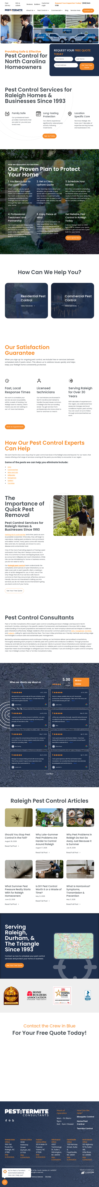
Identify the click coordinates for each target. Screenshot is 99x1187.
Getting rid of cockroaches (15, 534)
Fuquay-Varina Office (41, 1140)
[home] (13, 10)
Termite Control (85, 1128)
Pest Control (42, 10)
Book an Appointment (15, 427)
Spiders (10, 480)
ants (73, 631)
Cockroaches (13, 470)
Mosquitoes (12, 478)
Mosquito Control (85, 1116)
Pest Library (7, 4)
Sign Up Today (49, 136)
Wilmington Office (55, 1140)
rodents (11, 633)
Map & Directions (9, 1155)
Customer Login (45, 4)
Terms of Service (37, 1177)
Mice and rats (13, 472)
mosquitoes (79, 631)
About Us (29, 10)
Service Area (75, 10)
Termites (11, 483)
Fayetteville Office (71, 1140)
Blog (66, 10)
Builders (37, 4)
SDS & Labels (17, 4)
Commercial (56, 10)
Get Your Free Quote (87, 66)
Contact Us (88, 10)
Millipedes (11, 475)
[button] (30, 10)
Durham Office (26, 1139)
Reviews (30, 4)
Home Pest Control (82, 1122)
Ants (9, 467)
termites (88, 631)
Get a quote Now (73, 238)
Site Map (48, 1177)
